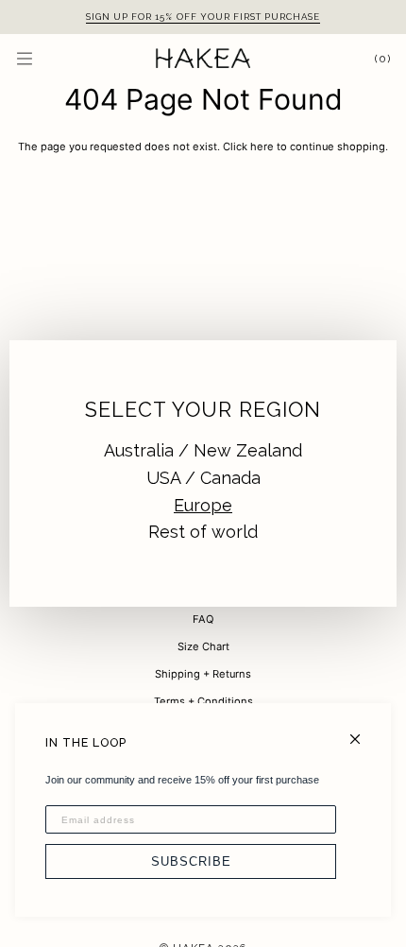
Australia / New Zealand (203, 450)
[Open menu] (43, 58)
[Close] (363, 731)
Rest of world (203, 532)
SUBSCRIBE (191, 861)
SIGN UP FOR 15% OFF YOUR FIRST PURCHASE (203, 16)
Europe (203, 505)
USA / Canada (203, 478)
